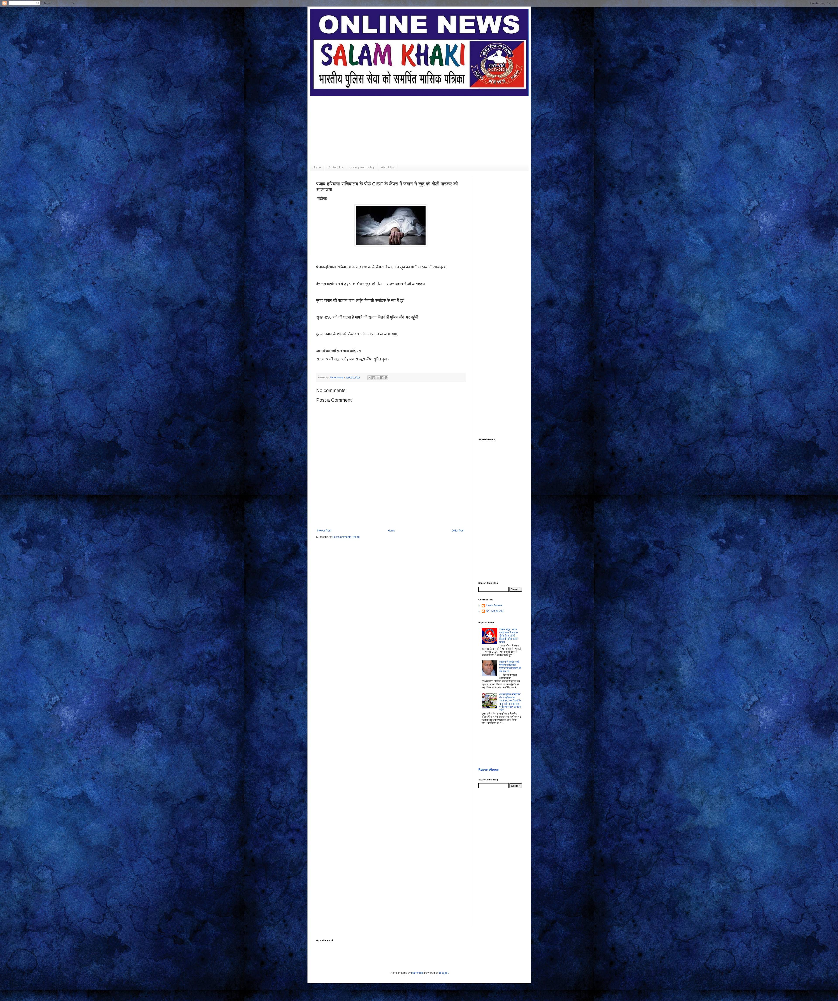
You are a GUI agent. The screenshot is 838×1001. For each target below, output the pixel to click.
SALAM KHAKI (494, 611)
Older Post (458, 530)
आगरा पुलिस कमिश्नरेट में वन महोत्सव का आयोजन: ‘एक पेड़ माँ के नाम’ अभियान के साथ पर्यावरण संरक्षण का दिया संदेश (510, 702)
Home (317, 167)
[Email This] (369, 377)
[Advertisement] (419, 126)
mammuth (417, 972)
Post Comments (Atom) (346, 536)
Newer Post (324, 530)
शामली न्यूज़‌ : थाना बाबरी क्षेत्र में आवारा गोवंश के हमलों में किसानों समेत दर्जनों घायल (508, 636)
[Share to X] (378, 377)
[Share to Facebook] (382, 377)
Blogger (443, 972)
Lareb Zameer (494, 605)
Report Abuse (488, 769)
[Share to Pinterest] (386, 377)
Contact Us (335, 167)
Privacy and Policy (361, 167)
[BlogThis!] (373, 377)
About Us (387, 167)
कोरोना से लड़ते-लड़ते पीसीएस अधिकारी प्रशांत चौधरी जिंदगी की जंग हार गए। (510, 666)
